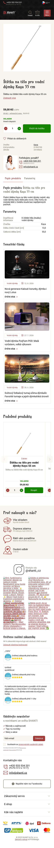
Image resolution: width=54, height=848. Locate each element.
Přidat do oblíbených (16, 138)
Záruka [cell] (6, 150)
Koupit (34, 490)
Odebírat (39, 738)
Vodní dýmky (12, 283)
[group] (24, 459)
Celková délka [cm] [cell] (12, 232)
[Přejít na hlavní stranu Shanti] (9, 13)
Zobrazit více (9, 98)
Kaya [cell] (36, 145)
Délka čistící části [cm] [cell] (13, 228)
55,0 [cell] (44, 232)
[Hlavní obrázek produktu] (27, 47)
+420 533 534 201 (14, 2)
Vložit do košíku (36, 128)
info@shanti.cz (30, 167)
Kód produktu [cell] (8, 147)
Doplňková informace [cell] (8, 219)
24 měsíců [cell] (38, 150)
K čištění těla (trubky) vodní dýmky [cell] (31, 219)
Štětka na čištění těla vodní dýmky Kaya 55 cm (24, 94)
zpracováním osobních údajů (30, 744)
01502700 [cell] (38, 147)
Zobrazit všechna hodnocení (15, 645)
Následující (50, 459)
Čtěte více (10, 297)
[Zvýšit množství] (19, 128)
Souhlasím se (12, 744)
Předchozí (4, 459)
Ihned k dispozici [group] (9, 120)
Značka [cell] (6, 145)
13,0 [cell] (44, 228)
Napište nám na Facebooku (29, 783)
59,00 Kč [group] (11, 109)
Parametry (29, 178)
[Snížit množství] (5, 128)
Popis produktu (13, 178)
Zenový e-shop (21, 839)
